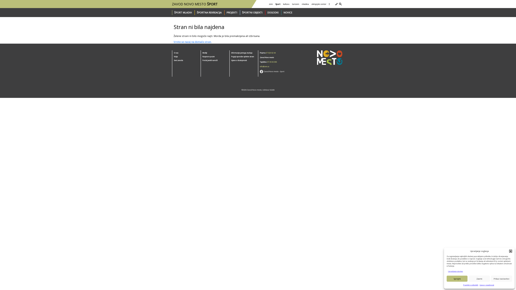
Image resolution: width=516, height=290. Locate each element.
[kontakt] (336, 4)
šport (277, 4)
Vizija (176, 56)
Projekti (232, 12)
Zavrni (479, 278)
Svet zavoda (178, 60)
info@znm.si (264, 66)
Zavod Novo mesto (195, 4)
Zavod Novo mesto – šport (274, 71)
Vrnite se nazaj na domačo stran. (193, 41)
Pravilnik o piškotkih (470, 285)
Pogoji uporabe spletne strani (242, 56)
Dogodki (273, 12)
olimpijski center (318, 4)
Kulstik (272, 90)
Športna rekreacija (209, 12)
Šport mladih (183, 12)
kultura (286, 4)
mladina (305, 4)
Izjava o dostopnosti (239, 60)
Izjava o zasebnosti (487, 285)
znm (271, 4)
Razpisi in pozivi (209, 56)
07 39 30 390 (272, 62)
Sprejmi (457, 278)
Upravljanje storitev (455, 271)
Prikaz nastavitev (501, 278)
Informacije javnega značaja (241, 53)
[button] (510, 251)
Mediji (205, 53)
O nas (176, 53)
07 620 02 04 (271, 53)
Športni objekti (252, 12)
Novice (288, 12)
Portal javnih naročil (210, 60)
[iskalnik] (340, 4)
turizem (295, 4)
